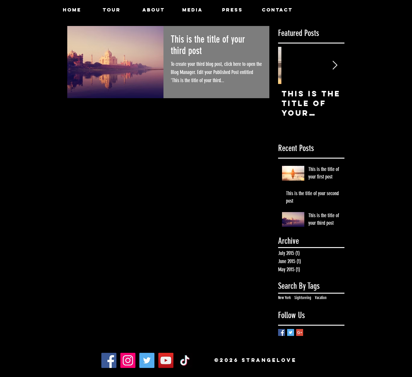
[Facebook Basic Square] (281, 332)
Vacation (321, 297)
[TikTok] (184, 360)
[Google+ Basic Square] (299, 332)
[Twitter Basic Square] (290, 332)
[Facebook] (108, 360)
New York (284, 297)
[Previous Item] (287, 65)
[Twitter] (146, 360)
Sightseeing (302, 297)
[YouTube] (165, 360)
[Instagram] (127, 360)
